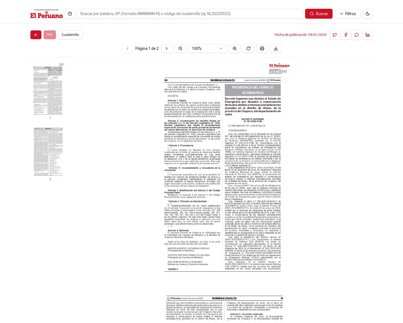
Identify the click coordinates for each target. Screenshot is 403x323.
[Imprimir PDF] (262, 48)
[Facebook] (346, 35)
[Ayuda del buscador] (70, 14)
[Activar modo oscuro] (368, 14)
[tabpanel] (201, 182)
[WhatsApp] (357, 35)
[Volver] (35, 34)
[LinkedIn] (368, 35)
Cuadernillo (70, 35)
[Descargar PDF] (276, 48)
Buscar (322, 14)
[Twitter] (335, 35)
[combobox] (207, 48)
